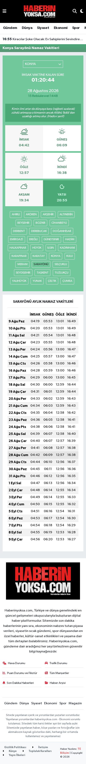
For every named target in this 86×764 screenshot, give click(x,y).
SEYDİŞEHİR (23, 272)
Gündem (10, 28)
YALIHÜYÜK (19, 280)
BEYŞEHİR (23, 222)
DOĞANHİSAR (62, 231)
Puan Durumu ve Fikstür (22, 673)
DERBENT (19, 231)
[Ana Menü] (4, 11)
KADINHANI (67, 247)
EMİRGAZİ (16, 239)
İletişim (43, 747)
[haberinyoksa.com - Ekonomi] (40, 11)
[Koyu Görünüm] (80, 11)
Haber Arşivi (58, 682)
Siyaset (43, 28)
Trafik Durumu (58, 663)
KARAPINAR (19, 255)
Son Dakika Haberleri (20, 682)
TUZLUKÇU (61, 272)
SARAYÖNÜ (41, 264)
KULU (69, 255)
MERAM (22, 264)
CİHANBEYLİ (59, 222)
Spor (76, 28)
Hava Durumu (16, 663)
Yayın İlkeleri (16, 755)
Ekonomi (61, 28)
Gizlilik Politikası (15, 747)
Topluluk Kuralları (40, 751)
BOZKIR (40, 222)
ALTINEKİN (66, 214)
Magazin (75, 703)
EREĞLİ (33, 239)
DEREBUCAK (39, 231)
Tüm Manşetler (59, 673)
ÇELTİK (52, 280)
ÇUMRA (67, 280)
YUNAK (37, 280)
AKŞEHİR (48, 214)
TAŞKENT (43, 272)
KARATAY (39, 255)
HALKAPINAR (18, 247)
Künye (12, 751)
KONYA (55, 255)
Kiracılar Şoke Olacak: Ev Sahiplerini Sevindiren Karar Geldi (43, 39)
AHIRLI (16, 214)
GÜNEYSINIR (51, 239)
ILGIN (50, 247)
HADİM (69, 239)
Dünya (27, 28)
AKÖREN (31, 214)
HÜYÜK (36, 247)
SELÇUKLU (61, 264)
